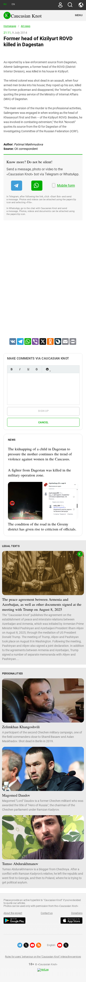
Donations (76, 913)
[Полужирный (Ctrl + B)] (11, 369)
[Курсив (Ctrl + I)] (20, 369)
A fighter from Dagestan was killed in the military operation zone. (39, 472)
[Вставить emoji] (47, 369)
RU (5, 4)
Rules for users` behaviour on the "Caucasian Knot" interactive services (43, 956)
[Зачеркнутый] (36, 369)
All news (25, 26)
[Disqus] (43, 284)
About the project (13, 913)
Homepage (10, 26)
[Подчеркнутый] (28, 369)
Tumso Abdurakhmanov (20, 863)
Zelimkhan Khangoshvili (21, 726)
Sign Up (43, 410)
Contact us (47, 913)
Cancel (43, 422)
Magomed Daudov (16, 795)
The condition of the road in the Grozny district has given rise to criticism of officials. (42, 526)
